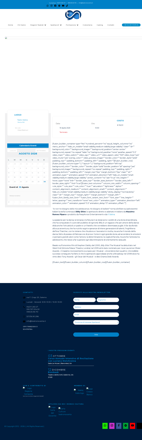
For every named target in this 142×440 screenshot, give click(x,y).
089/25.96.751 (72, 3)
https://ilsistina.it (23, 130)
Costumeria (87, 25)
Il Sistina (111, 214)
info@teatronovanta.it (86, 3)
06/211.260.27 (61, 3)
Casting (100, 25)
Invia (96, 334)
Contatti (110, 25)
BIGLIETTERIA (131, 25)
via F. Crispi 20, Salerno (37, 297)
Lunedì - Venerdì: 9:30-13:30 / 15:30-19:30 (44, 302)
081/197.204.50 (33, 309)
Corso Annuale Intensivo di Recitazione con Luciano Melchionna (71, 359)
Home (10, 25)
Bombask (53, 372)
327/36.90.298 (33, 317)
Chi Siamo (22, 25)
